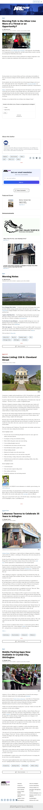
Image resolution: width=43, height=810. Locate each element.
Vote (5, 112)
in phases (8, 714)
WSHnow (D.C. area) (33, 800)
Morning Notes (10, 276)
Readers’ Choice (20, 798)
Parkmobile (28, 696)
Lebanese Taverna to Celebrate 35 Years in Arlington (20, 515)
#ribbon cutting (34, 765)
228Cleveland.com (6, 488)
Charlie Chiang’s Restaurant (19, 699)
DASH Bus (17, 324)
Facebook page (28, 568)
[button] (37, 391)
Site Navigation (20, 800)
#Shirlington (16, 339)
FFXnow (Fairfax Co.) (34, 787)
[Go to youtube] (11, 800)
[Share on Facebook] (30, 158)
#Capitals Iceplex (23, 337)
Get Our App (36, 1)
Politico (32, 330)
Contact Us (19, 785)
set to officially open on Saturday (18, 50)
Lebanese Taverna (5, 553)
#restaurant (24, 634)
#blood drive (6, 337)
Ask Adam (25, 494)
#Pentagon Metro (7, 339)
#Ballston (5, 156)
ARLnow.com (7, 29)
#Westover (32, 634)
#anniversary (6, 634)
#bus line (14, 337)
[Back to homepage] (3, 1)
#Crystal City (6, 765)
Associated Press (23, 318)
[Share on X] (33, 158)
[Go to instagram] (8, 800)
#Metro (22, 156)
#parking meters (15, 765)
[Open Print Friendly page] (40, 158)
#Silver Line (11, 159)
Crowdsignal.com (19, 116)
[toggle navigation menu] (41, 1)
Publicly (4, 89)
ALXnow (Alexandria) (34, 785)
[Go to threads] (14, 800)
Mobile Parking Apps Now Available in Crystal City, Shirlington (16, 655)
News (3, 18)
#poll (4, 159)
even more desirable (31, 83)
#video (18, 159)
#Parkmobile (25, 765)
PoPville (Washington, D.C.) (35, 792)
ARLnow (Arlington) (33, 783)
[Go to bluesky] (16, 800)
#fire (31, 337)
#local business (14, 156)
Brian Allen (13, 333)
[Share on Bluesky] (37, 158)
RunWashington (32, 798)
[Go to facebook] (5, 800)
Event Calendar (20, 789)
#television (25, 339)
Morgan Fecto (7, 519)
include (24, 626)
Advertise (19, 783)
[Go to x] (2, 800)
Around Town (5, 510)
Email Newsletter (21, 787)
